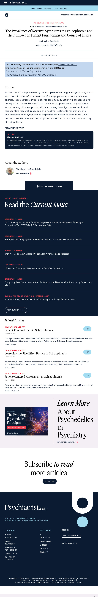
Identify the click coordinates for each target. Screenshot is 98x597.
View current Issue (16, 310)
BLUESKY (44, 552)
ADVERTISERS (11, 538)
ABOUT (8, 534)
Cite (56, 8)
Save (33, 8)
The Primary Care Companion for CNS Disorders (30, 74)
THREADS (44, 548)
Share (39, 8)
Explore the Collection (66, 442)
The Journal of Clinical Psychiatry (23, 71)
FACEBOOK (45, 538)
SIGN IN (65, 530)
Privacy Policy (12, 578)
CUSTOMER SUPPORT (10, 558)
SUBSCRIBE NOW (69, 543)
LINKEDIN (44, 545)
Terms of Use (24, 578)
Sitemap (80, 582)
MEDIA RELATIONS (10, 542)
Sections (47, 8)
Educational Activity (40, 26)
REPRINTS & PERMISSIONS (11, 548)
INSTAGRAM (45, 541)
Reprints (63, 8)
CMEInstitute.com (67, 64)
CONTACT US (11, 553)
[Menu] (5, 3)
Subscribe (49, 481)
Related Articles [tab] (48, 56)
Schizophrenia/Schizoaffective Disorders (77, 15)
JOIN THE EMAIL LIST (71, 535)
